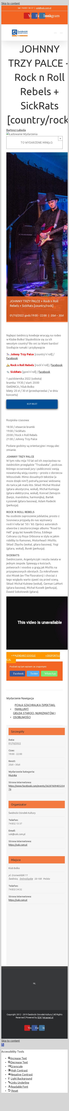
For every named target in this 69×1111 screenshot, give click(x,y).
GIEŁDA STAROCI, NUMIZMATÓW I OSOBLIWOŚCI (34, 715)
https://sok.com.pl (18, 845)
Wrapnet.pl (48, 1017)
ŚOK (39, 1017)
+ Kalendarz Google (23, 655)
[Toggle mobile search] (55, 31)
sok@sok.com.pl (43, 8)
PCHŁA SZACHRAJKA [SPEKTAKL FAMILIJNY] (35, 707)
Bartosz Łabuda (16, 130)
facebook (12, 358)
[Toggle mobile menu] (61, 31)
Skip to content (10, 3)
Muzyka (13, 775)
